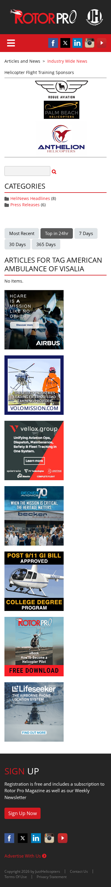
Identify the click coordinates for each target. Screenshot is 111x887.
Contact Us (79, 871)
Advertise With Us (23, 856)
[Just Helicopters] (55, 17)
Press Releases (25, 204)
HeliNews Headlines (30, 198)
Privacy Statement (52, 876)
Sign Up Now (22, 813)
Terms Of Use (15, 876)
